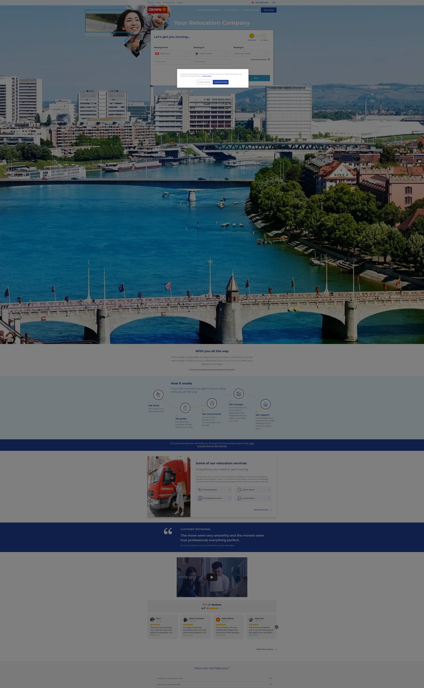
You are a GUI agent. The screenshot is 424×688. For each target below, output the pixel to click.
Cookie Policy (207, 76)
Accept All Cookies (220, 82)
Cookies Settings (204, 82)
